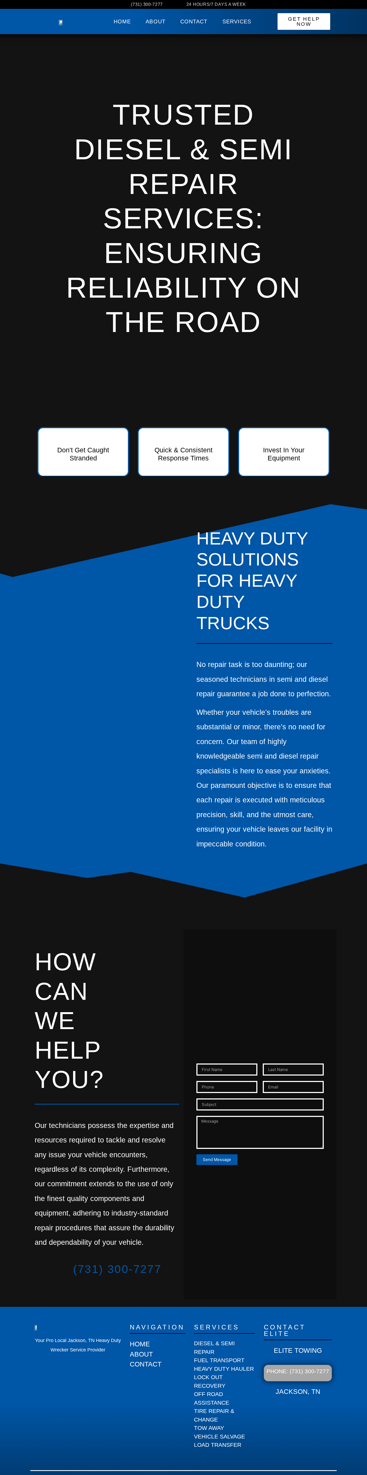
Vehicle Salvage (219, 1436)
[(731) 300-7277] (45, 1277)
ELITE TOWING (298, 1350)
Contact (194, 21)
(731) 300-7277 (117, 1269)
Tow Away (209, 1428)
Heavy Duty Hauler (224, 1369)
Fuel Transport (219, 1360)
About (155, 21)
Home (122, 21)
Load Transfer (217, 1445)
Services (236, 21)
